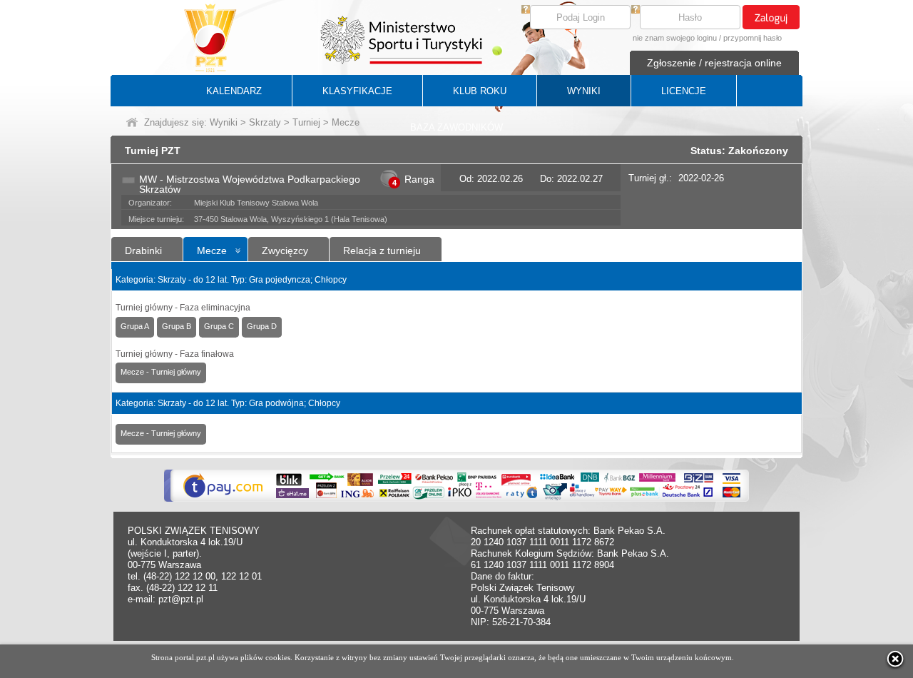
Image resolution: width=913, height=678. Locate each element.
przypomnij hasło (752, 38)
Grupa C (219, 326)
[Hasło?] (635, 10)
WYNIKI (584, 91)
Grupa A (135, 326)
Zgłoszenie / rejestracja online (714, 63)
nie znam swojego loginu (675, 38)
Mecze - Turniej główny (161, 372)
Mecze (212, 250)
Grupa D (262, 326)
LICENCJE (683, 91)
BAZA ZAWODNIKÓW (456, 127)
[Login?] (525, 10)
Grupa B (176, 326)
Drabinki (143, 250)
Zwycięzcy (285, 250)
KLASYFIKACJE (357, 91)
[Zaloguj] (771, 17)
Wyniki (224, 122)
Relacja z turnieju (382, 250)
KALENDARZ (234, 91)
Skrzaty (265, 122)
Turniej (306, 122)
